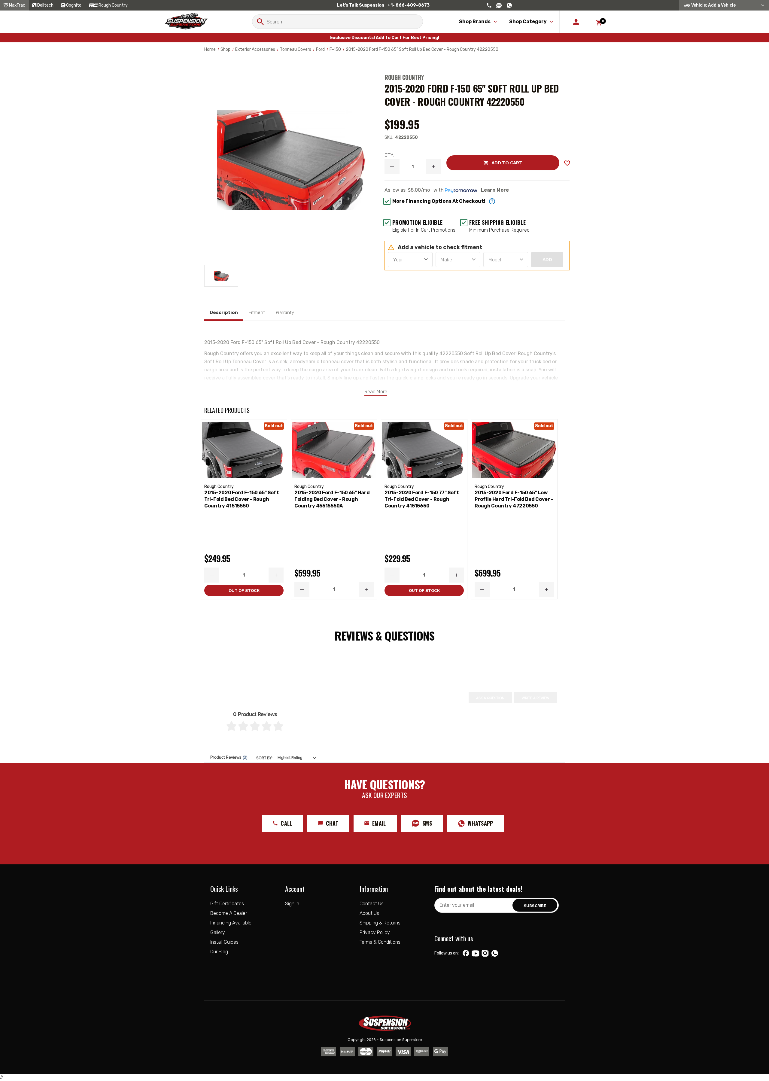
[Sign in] (576, 21)
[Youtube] (475, 953)
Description (224, 312)
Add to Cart (484, 162)
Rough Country (404, 77)
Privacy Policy (375, 932)
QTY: (389, 155)
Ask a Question (490, 698)
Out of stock (244, 590)
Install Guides (224, 942)
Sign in (292, 903)
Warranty (285, 312)
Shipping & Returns (380, 923)
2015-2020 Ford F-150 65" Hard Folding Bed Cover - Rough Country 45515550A (331, 499)
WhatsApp (480, 823)
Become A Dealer (228, 913)
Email (379, 823)
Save (567, 163)
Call (286, 823)
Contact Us (372, 903)
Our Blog (219, 952)
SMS (427, 823)
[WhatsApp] (494, 954)
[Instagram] (485, 953)
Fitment (257, 312)
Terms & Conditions (380, 942)
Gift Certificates (227, 903)
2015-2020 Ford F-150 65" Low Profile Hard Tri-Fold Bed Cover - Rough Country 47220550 (514, 499)
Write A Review (535, 698)
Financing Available (230, 923)
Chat (332, 823)
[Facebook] (466, 953)
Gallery (217, 932)
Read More (375, 391)
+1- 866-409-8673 (409, 5)
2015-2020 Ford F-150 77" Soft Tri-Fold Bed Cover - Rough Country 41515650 (421, 499)
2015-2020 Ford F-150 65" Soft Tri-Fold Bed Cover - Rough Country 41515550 (241, 499)
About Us (369, 913)
